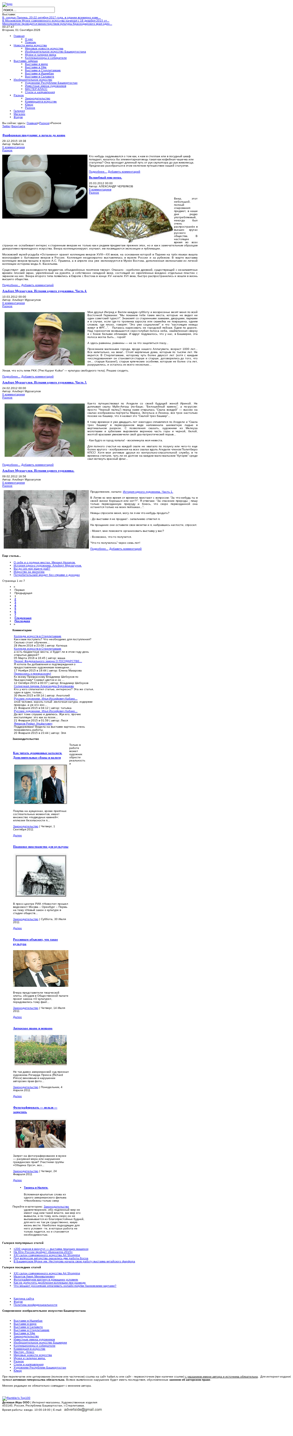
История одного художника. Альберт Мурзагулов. (48, 565)
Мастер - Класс (24, 1351)
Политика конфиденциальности (35, 1304)
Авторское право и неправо (33, 1028)
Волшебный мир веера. (105, 177)
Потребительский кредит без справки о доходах (47, 574)
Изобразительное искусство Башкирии (40, 1342)
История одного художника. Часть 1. (148, 491)
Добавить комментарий (124, 171)
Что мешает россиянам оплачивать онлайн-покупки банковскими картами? (65, 1285)
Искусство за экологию (29, 571)
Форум (18, 1301)
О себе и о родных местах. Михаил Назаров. (45, 562)
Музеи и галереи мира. (30, 1358)
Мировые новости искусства (33, 1355)
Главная (32, 123)
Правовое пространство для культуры (40, 846)
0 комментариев (13, 147)
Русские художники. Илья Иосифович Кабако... (46, 698)
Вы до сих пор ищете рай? (32, 568)
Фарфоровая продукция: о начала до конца (33, 135)
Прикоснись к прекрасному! (32, 673)
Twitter (6, 126)
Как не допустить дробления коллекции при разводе (50, 1282)
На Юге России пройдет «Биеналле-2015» (43, 1252)
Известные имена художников (34, 1339)
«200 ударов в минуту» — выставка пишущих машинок (51, 1248)
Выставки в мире (25, 1323)
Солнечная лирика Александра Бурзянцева (44, 686)
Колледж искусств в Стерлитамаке (37, 636)
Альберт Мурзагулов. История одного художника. (38, 470)
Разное (44, 123)
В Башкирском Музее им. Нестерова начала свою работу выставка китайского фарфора (74, 1261)
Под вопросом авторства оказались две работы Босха (51, 1258)
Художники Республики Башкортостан (40, 1367)
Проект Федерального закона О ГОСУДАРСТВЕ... (48, 661)
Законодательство (25, 826)
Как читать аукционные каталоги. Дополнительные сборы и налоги (37, 755)
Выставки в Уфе (24, 1333)
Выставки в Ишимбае (28, 1320)
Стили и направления (28, 1364)
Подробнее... (98, 171)
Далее (17, 835)
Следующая (23, 618)
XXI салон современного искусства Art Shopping (47, 1255)
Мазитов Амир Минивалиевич (34, 1276)
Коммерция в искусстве (29, 1348)
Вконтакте (18, 126)
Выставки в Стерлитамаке (31, 1330)
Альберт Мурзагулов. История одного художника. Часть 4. (44, 291)
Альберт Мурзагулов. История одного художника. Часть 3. (44, 382)
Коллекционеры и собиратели (34, 1345)
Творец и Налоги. (36, 1187)
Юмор (18, 1370)
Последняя (22, 621)
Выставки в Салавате (28, 1326)
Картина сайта (24, 1298)
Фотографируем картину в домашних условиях (46, 1279)
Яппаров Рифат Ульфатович (33, 723)
